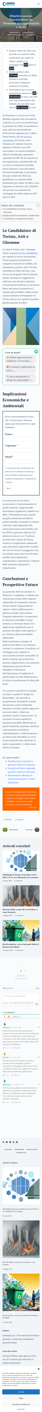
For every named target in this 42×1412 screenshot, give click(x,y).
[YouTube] (17, 1142)
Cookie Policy (21, 1409)
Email (8, 456)
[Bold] (4, 1003)
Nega (21, 1398)
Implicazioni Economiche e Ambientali (21, 215)
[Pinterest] (13, 1142)
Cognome (10, 445)
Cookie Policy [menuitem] (21, 1152)
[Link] (26, 1003)
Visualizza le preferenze (21, 1404)
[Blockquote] (20, 1003)
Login (37, 988)
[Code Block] (23, 1003)
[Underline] (10, 1003)
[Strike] (12, 1003)
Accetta (21, 1392)
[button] (39, 1369)
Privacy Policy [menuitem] (32, 1149)
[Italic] (7, 1003)
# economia (19, 819)
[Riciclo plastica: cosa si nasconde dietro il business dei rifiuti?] (21, 930)
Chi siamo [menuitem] (8, 1149)
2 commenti (18, 881)
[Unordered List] (18, 1003)
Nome (8, 434)
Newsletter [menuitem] (19, 1149)
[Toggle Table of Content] (37, 205)
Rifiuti (10, 35)
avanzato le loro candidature (24, 253)
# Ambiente (8, 819)
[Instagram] (10, 1142)
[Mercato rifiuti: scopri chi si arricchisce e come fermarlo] (21, 895)
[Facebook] (3, 1142)
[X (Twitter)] (7, 1142)
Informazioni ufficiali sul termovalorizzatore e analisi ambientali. (21, 779)
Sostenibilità (18, 35)
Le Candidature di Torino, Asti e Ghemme (17, 210)
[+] (31, 1003)
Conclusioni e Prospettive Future (18, 218)
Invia (8, 488)
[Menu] (39, 4)
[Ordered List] (15, 1003)
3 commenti (30, 35)
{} (29, 1003)
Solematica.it (9, 1335)
